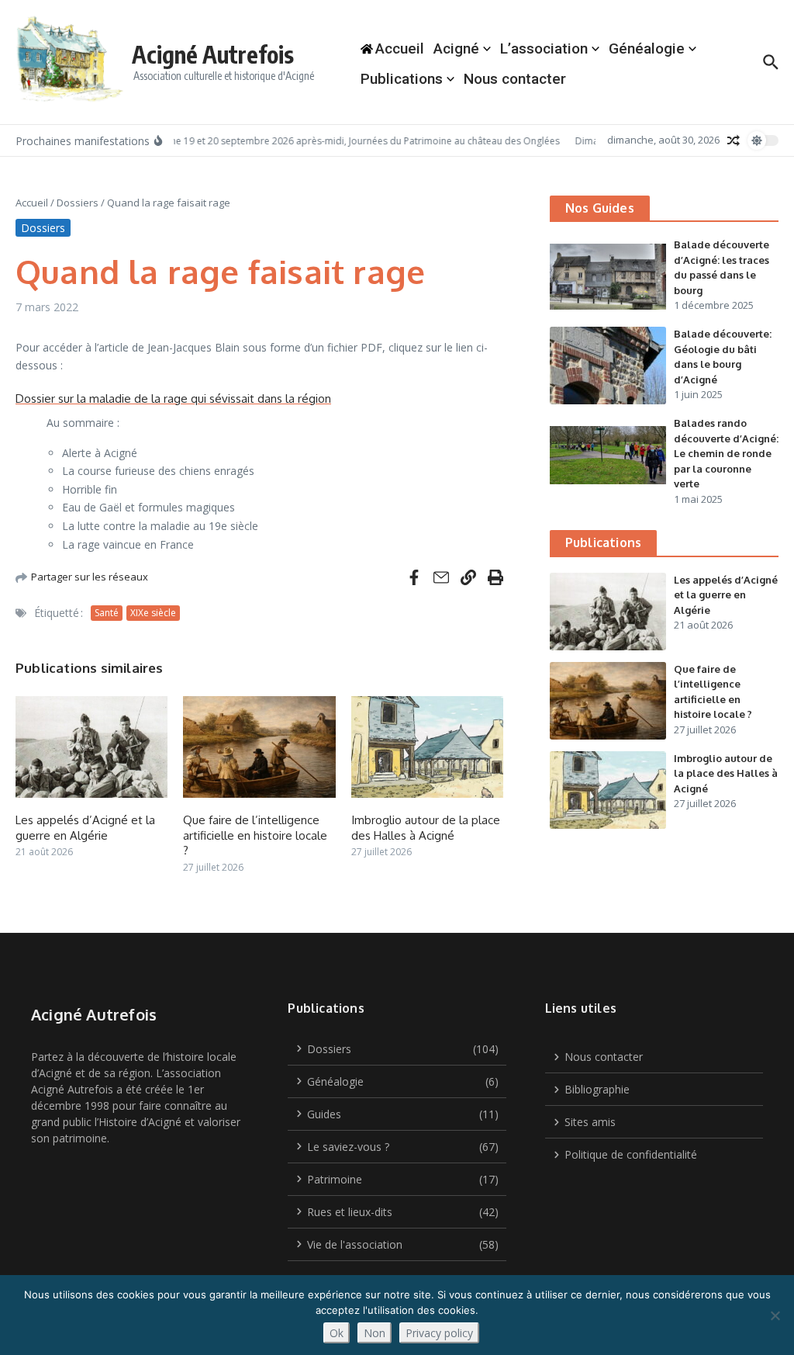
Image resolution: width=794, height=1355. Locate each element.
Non (374, 1333)
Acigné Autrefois (213, 54)
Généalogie (647, 48)
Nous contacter (515, 79)
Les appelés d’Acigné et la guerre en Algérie (85, 828)
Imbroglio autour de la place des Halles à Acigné (425, 828)
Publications (402, 79)
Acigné (456, 48)
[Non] (774, 1315)
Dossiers (77, 203)
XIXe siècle (153, 612)
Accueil (32, 203)
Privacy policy (439, 1333)
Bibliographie (597, 1089)
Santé (107, 612)
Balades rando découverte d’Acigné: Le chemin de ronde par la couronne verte (726, 453)
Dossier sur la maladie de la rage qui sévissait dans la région (173, 398)
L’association (544, 48)
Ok (336, 1333)
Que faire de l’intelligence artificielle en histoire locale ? (255, 835)
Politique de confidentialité (630, 1154)
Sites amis (590, 1121)
